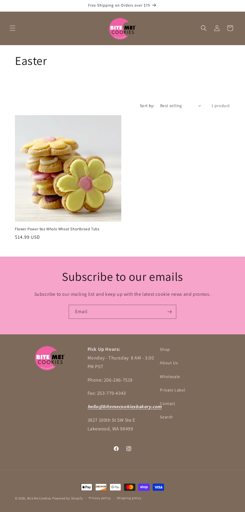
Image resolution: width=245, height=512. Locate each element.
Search (166, 417)
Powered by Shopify (67, 498)
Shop (165, 349)
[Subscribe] (169, 312)
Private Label (172, 390)
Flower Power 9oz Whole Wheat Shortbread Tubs (57, 229)
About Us (169, 362)
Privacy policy (100, 498)
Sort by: (147, 105)
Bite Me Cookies (39, 498)
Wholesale (170, 376)
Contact (167, 403)
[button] (12, 28)
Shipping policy (129, 498)
